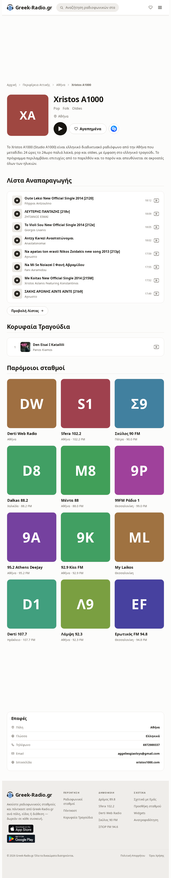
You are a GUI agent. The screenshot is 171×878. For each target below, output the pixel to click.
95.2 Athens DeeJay (25, 567)
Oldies (77, 108)
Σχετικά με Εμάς (145, 799)
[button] (32, 403)
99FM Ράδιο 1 (127, 500)
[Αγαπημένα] (150, 7)
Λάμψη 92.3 (71, 634)
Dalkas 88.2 (17, 500)
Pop (57, 108)
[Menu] (160, 7)
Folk (66, 108)
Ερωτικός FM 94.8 (131, 634)
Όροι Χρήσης (156, 855)
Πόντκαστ (70, 810)
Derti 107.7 (17, 634)
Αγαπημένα (90, 128)
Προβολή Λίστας (25, 310)
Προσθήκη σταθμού (147, 806)
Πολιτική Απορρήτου (133, 855)
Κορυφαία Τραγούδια (78, 817)
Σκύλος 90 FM (127, 433)
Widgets (139, 813)
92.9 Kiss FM (72, 567)
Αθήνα (60, 85)
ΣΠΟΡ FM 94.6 (108, 827)
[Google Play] (21, 839)
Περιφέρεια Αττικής (36, 85)
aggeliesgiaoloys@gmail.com (139, 753)
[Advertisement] (85, 49)
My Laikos (124, 567)
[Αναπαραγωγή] (60, 128)
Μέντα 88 (70, 500)
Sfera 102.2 (71, 433)
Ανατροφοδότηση (146, 820)
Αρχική (11, 85)
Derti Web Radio (22, 433)
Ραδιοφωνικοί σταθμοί (73, 801)
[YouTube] (156, 200)
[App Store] (21, 829)
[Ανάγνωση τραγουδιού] (114, 129)
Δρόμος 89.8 (107, 799)
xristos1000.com (148, 762)
